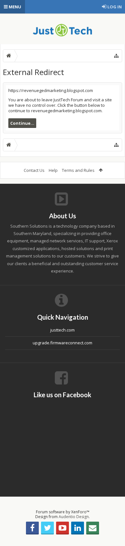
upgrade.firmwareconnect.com (62, 343)
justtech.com (62, 330)
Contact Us (34, 170)
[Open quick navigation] (116, 56)
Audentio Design (74, 516)
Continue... (22, 123)
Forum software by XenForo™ (62, 512)
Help (53, 170)
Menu (14, 7)
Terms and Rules (78, 170)
